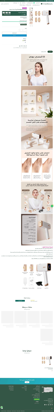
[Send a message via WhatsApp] (1, 407)
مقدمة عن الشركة (24, 387)
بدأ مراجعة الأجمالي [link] (36, 403)
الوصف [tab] (49, 51)
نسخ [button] (22, 14)
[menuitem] (33, 387)
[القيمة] (52, 370)
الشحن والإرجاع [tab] (43, 51)
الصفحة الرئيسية (24, 47)
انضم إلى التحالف (37, 393)
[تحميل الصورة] (31, 9)
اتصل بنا (26, 388)
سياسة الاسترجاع (11, 388)
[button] (8, 4)
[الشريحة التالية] (30, 26)
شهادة (39, 391)
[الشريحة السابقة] (32, 26)
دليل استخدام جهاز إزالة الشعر (36, 394)
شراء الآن (14, 35)
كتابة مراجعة (20, 300)
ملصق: (26, 28)
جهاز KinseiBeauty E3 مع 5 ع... (17, 47)
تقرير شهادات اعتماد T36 (36, 397)
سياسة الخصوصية (11, 387)
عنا (39, 392)
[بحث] (7, 3)
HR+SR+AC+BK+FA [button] (23, 24)
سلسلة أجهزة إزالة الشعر (36, 388)
